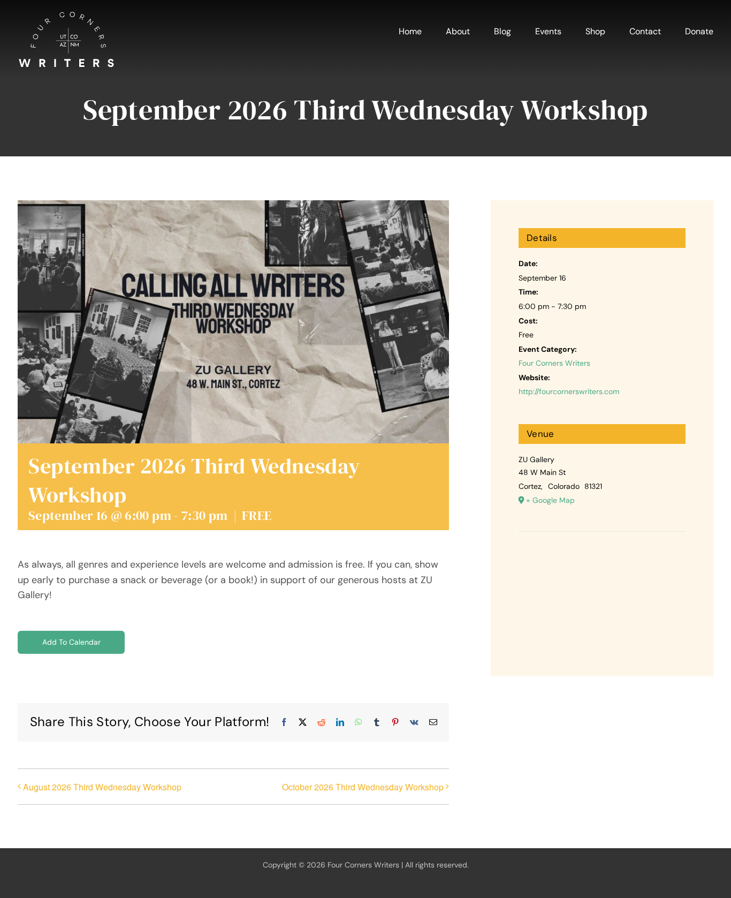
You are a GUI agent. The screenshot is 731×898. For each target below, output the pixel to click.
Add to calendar (71, 642)
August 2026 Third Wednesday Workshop (102, 787)
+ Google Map (550, 500)
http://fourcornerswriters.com (569, 391)
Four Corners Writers (554, 363)
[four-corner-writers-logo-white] (66, 15)
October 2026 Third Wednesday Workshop (363, 787)
